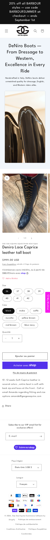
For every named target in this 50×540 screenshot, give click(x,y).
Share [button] (8, 406)
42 (28, 298)
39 (39, 291)
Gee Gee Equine (18, 516)
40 (7, 298)
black (8, 311)
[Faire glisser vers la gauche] (18, 238)
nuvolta (10, 318)
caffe (36, 311)
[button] (6, 31)
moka (22, 311)
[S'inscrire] (40, 436)
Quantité (6, 332)
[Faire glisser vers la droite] (31, 238)
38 (28, 291)
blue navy (30, 325)
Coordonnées (26, 534)
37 (18, 291)
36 (7, 291)
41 (18, 298)
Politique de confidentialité (27, 524)
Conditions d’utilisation (16, 529)
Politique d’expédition (38, 529)
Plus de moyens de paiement (25, 373)
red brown (11, 325)
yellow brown (29, 318)
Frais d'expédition (9, 264)
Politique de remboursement (29, 519)
